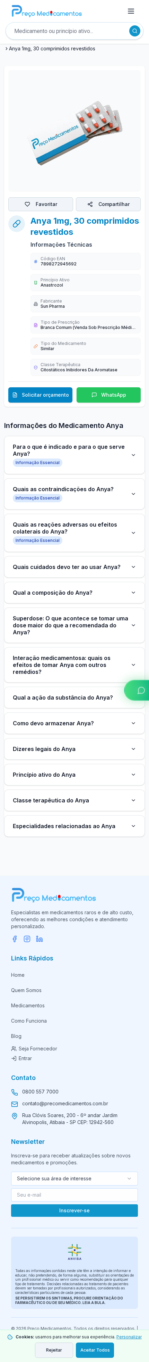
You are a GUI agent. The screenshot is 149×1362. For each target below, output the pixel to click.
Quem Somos (26, 990)
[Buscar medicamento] (134, 30)
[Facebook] (14, 938)
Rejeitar (54, 1350)
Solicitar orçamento (45, 395)
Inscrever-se (74, 1210)
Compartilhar (114, 204)
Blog (16, 1036)
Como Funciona (29, 1021)
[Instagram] (27, 938)
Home (18, 975)
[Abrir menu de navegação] (131, 11)
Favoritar (46, 204)
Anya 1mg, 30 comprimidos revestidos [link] (52, 48)
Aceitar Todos (95, 1350)
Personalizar (129, 1336)
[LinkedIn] (39, 938)
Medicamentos (28, 1005)
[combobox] (74, 1179)
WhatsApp (113, 395)
